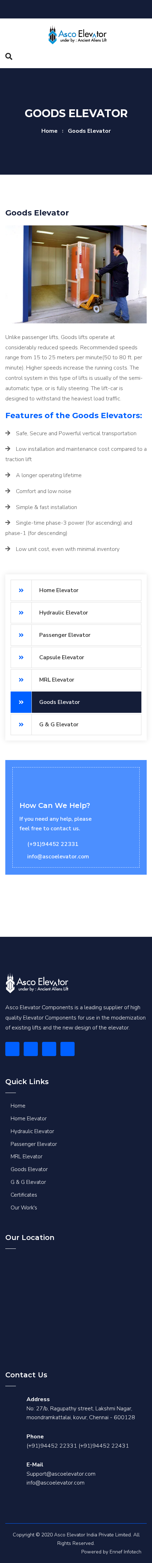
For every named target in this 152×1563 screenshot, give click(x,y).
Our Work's (24, 1207)
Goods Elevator (59, 702)
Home (49, 131)
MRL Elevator (56, 680)
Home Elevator (58, 590)
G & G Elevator (58, 724)
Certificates (24, 1194)
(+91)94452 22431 (103, 1446)
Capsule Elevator (61, 657)
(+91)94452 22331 (52, 1446)
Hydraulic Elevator (63, 613)
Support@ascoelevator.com (61, 1474)
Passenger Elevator (64, 635)
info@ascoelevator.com (55, 1483)
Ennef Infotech (125, 1551)
